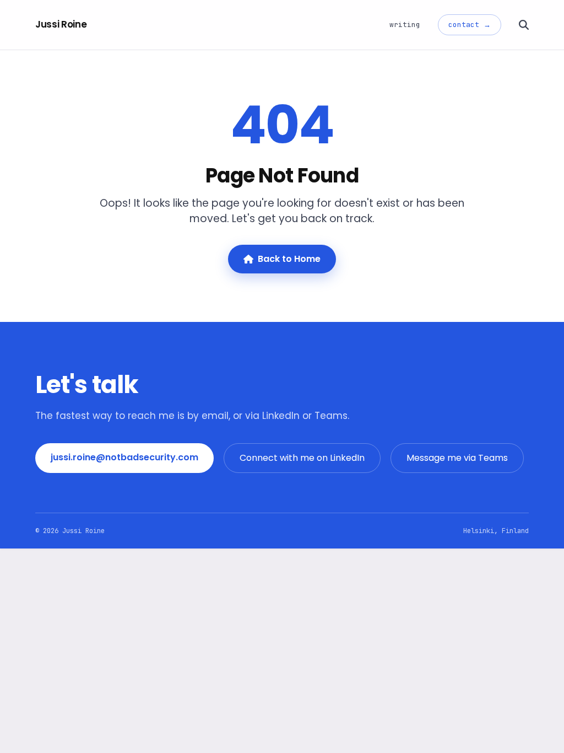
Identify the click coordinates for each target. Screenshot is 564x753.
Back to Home (289, 258)
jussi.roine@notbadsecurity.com (124, 457)
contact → (469, 24)
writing (404, 24)
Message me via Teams (457, 457)
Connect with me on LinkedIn (302, 457)
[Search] (524, 25)
